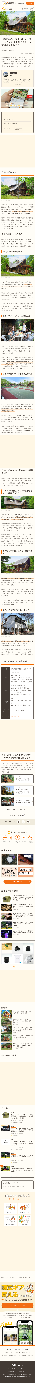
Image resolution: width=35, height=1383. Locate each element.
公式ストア (26, 8)
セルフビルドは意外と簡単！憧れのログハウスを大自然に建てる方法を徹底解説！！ (22, 1029)
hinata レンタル (22, 1368)
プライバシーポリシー (14, 1355)
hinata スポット (13, 1371)
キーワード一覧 (26, 1352)
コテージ (17, 809)
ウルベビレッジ (15, 717)
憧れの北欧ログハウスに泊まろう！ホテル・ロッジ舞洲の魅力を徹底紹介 (22, 1021)
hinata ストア (12, 1368)
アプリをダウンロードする (17, 1305)
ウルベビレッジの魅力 (10, 123)
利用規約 (4, 1355)
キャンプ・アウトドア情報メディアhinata (11, 1277)
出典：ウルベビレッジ (7, 35)
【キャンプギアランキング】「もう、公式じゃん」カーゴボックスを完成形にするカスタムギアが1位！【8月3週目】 (23, 897)
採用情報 (24, 1355)
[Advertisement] (17, 1083)
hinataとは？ (10, 1349)
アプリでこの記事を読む (27, 53)
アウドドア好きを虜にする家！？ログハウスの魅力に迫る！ (22, 1012)
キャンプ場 (12, 50)
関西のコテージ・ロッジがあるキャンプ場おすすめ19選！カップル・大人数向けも (22, 1045)
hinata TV (21, 1371)
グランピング (24, 809)
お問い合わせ (25, 1349)
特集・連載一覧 (17, 881)
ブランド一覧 (8, 1352)
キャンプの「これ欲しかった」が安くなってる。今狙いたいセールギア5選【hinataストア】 (23, 924)
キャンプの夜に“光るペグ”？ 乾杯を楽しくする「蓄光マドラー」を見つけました (23, 931)
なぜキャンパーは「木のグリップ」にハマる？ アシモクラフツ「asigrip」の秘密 (23, 906)
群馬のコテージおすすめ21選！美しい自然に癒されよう (23, 1036)
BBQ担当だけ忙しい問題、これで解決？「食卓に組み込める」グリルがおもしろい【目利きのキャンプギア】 (23, 915)
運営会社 (30, 1355)
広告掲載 (17, 1349)
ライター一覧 (17, 1352)
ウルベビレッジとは (9, 119)
